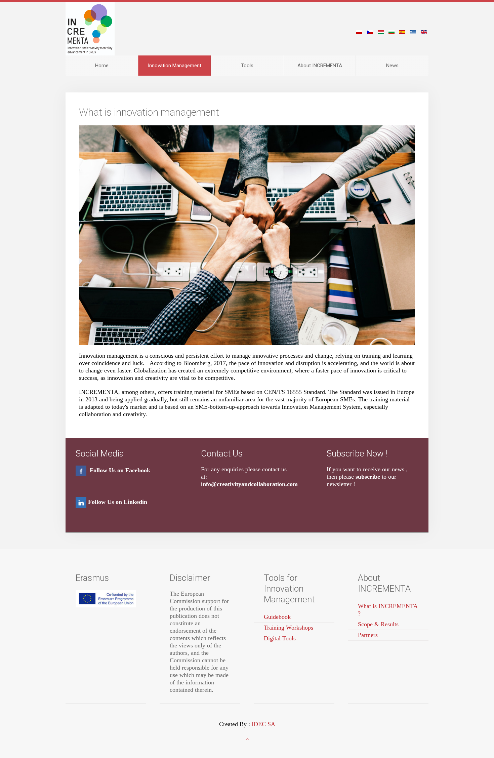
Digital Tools (280, 638)
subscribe (368, 476)
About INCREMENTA (319, 66)
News (392, 66)
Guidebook (277, 616)
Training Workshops (288, 627)
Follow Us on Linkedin (117, 501)
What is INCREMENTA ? (388, 610)
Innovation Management (174, 66)
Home (102, 66)
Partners (368, 635)
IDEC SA (263, 724)
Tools (247, 66)
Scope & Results (378, 624)
